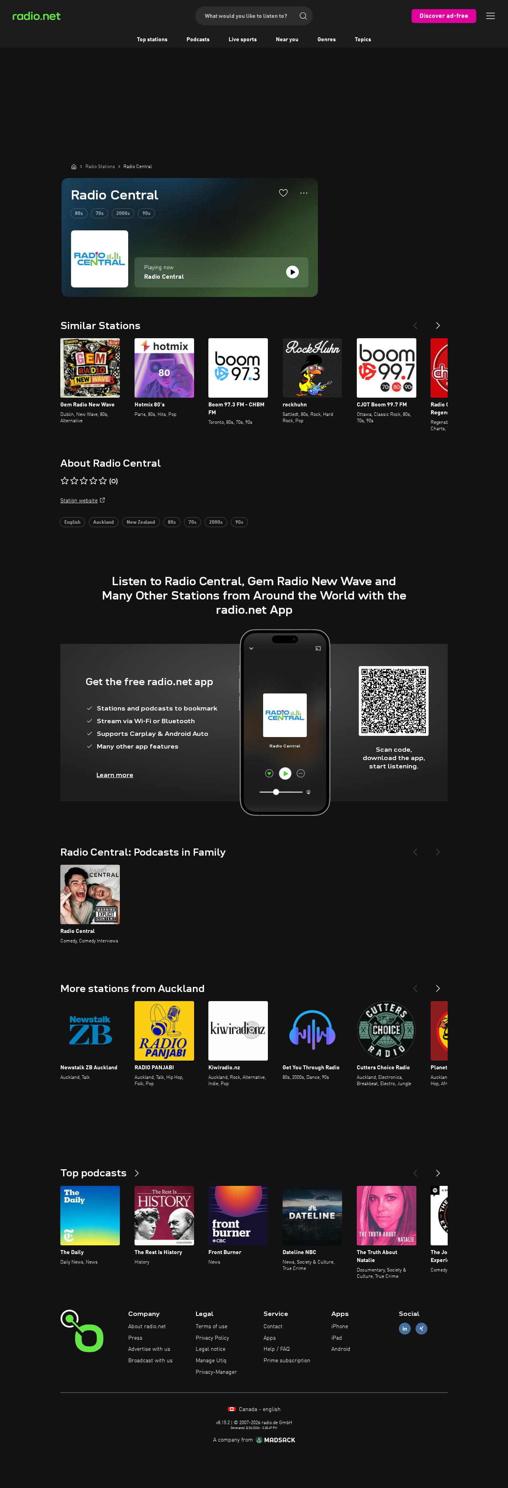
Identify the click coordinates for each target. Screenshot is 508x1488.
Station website (79, 501)
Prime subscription (287, 1361)
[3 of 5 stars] (84, 481)
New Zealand (141, 522)
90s (146, 213)
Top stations (152, 39)
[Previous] (415, 322)
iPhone (339, 1326)
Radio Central (164, 277)
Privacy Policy (212, 1338)
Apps (270, 1338)
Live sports (243, 39)
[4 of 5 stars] (93, 481)
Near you (287, 39)
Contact (273, 1326)
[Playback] (292, 272)
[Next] (438, 322)
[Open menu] (490, 16)
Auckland (103, 522)
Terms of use (211, 1326)
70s (100, 213)
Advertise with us (149, 1349)
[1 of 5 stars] (64, 481)
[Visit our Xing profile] (421, 1328)
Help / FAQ (277, 1349)
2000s (123, 213)
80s (79, 213)
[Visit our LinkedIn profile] (405, 1328)
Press (135, 1338)
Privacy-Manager (216, 1372)
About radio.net (147, 1326)
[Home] (74, 166)
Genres (327, 39)
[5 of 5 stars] (103, 481)
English (72, 522)
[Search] (303, 16)
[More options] (303, 193)
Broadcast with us (150, 1361)
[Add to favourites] (283, 192)
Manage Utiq (211, 1361)
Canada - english (259, 1409)
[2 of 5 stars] (74, 481)
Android (340, 1349)
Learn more (114, 775)
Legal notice (210, 1349)
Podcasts (198, 39)
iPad (336, 1338)
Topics (363, 39)
